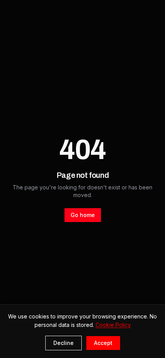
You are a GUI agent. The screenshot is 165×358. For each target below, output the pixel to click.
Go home (83, 215)
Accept (103, 343)
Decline (63, 343)
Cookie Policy (113, 325)
